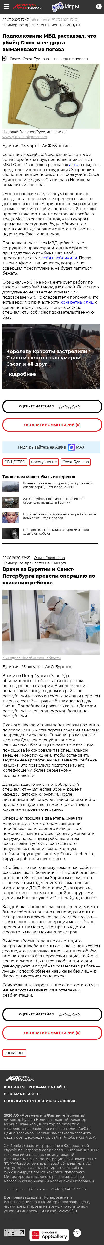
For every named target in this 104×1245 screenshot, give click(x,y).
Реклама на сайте (47, 1087)
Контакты (14, 1087)
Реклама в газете (21, 1094)
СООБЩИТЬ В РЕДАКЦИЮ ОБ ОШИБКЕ (40, 1101)
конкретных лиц (78, 302)
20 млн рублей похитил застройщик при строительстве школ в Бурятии (53, 500)
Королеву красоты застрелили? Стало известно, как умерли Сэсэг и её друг (48, 358)
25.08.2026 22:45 (16, 558)
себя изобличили (59, 258)
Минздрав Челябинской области (31, 658)
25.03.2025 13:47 (15, 20)
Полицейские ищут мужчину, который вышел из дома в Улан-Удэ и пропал (59, 516)
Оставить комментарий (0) (52, 425)
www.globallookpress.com (24, 137)
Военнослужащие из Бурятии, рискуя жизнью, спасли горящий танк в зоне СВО (58, 485)
